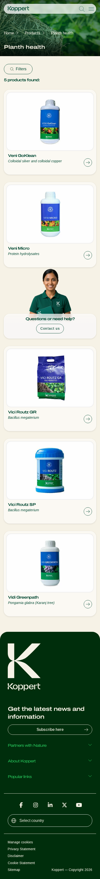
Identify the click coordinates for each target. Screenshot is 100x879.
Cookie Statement (21, 863)
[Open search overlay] (82, 9)
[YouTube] (79, 805)
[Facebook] (21, 805)
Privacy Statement (21, 849)
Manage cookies (20, 842)
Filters (21, 69)
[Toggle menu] (91, 8)
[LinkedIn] (50, 805)
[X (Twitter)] (64, 805)
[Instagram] (35, 805)
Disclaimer (16, 856)
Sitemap (14, 870)
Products (32, 33)
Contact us (50, 328)
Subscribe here (50, 729)
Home (9, 33)
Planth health (62, 33)
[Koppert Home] (18, 9)
